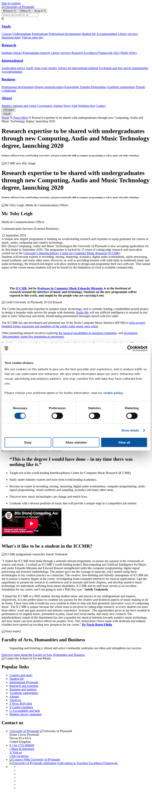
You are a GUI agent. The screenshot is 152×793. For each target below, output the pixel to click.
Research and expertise (24, 686)
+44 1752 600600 (22, 745)
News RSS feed (21, 703)
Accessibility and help (25, 710)
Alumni (58, 105)
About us (15, 700)
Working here (86, 105)
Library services (128, 34)
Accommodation (106, 34)
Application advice (13, 68)
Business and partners (23, 689)
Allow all (124, 442)
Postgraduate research (36, 53)
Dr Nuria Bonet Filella (97, 624)
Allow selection (76, 442)
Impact (17, 53)
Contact (100, 105)
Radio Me (82, 312)
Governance (44, 105)
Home (5, 117)
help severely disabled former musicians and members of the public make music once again (74, 324)
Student (8, 109)
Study (6, 26)
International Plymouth (24, 682)
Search (9, 10)
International (12, 60)
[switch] (57, 416)
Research (9, 45)
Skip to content (11, 3)
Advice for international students (78, 68)
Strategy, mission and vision (19, 105)
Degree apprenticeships (49, 87)
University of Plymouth (24, 731)
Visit (74, 105)
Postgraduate (40, 34)
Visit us (16, 752)
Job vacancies (19, 756)
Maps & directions (22, 749)
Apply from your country (41, 68)
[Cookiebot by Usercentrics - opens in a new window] (130, 348)
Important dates (11, 37)
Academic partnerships (121, 87)
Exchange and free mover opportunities (123, 68)
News (67, 105)
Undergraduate (21, 34)
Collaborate (9, 90)
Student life (89, 34)
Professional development (65, 34)
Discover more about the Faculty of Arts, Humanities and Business (43, 654)
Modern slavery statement (26, 714)
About (7, 98)
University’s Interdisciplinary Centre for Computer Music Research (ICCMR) (71, 253)
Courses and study (21, 675)
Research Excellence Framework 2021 (95, 53)
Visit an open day (32, 37)
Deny (27, 442)
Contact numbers (21, 707)
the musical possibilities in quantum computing (88, 333)
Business (8, 79)
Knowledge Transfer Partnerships (85, 87)
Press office (20, 117)
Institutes (7, 53)
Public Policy (129, 53)
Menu (25, 10)
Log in (40, 10)
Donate (140, 87)
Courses (7, 34)
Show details (130, 430)
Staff (6, 113)
